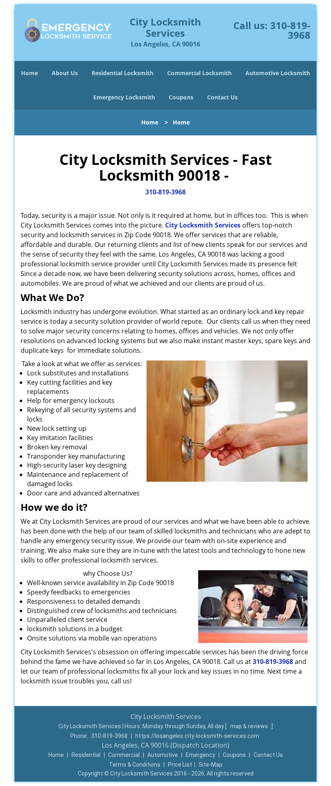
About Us (65, 73)
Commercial (124, 755)
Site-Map (210, 764)
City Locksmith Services (203, 225)
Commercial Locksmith (199, 73)
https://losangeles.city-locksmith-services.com (197, 736)
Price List (180, 764)
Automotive (162, 755)
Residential (86, 755)
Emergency (200, 755)
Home (29, 73)
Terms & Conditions (134, 764)
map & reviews (249, 726)
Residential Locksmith (122, 73)
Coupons (181, 97)
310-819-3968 (290, 30)
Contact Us (222, 97)
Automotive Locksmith (277, 73)
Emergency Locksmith (124, 97)
